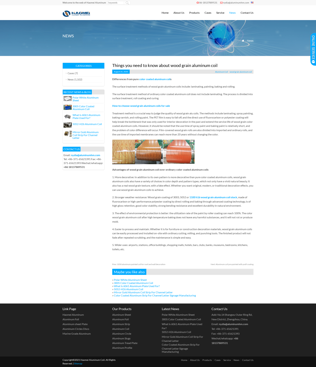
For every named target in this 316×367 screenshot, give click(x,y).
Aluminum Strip (121, 324)
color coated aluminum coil (154, 79)
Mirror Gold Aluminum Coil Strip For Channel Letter (143, 292)
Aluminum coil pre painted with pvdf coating (232, 264)
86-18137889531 (208, 2)
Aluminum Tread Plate (124, 342)
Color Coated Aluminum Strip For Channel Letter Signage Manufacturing (155, 295)
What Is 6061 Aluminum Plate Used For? (137, 286)
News (232, 12)
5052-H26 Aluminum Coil (128, 289)
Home (165, 12)
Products (194, 12)
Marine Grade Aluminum (77, 333)
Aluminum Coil (221, 72)
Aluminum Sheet (121, 314)
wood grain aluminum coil (241, 72)
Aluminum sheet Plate (75, 324)
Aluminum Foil (71, 319)
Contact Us (247, 12)
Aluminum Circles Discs (76, 328)
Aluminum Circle (121, 333)
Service (220, 12)
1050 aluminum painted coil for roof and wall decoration (138, 264)
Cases (208, 12)
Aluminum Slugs (121, 338)
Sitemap (78, 363)
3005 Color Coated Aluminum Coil (133, 282)
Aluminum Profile (122, 347)
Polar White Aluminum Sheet (130, 279)
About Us (178, 12)
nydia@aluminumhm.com (236, 2)
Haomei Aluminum (73, 314)
